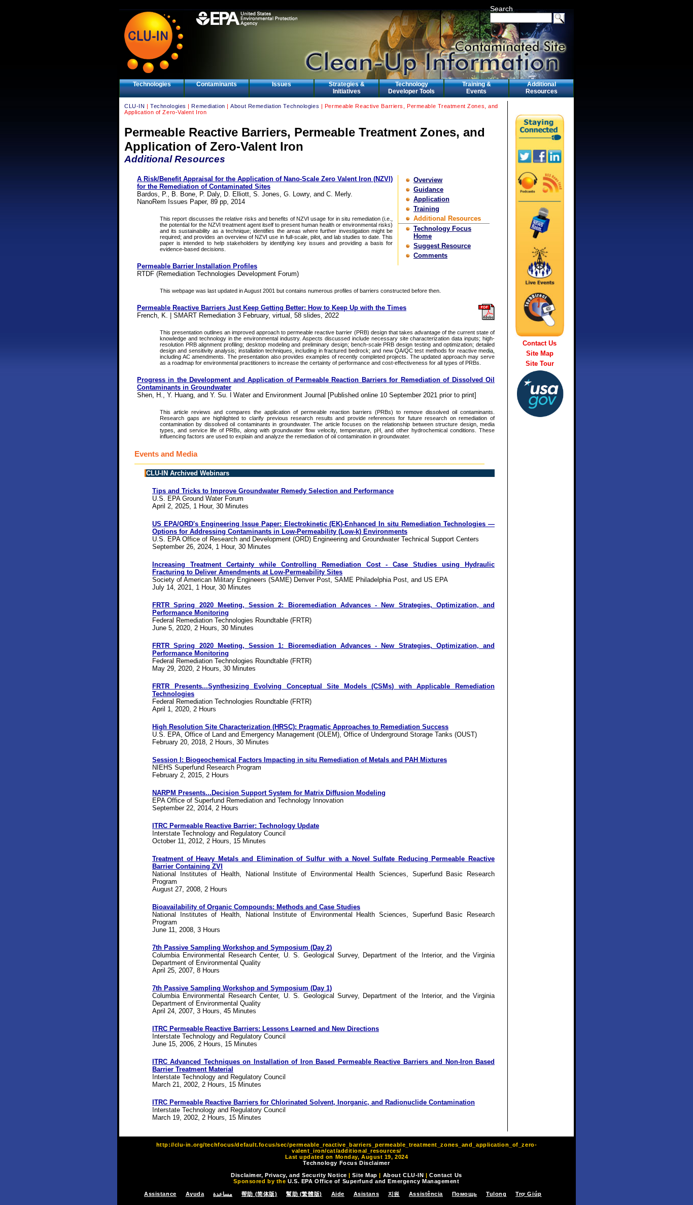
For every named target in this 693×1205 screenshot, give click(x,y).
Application (431, 199)
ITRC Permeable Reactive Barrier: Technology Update (235, 826)
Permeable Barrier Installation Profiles (197, 266)
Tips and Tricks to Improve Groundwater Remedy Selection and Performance (273, 491)
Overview (427, 180)
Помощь (464, 1194)
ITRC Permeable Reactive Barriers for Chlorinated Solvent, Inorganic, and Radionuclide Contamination (313, 1102)
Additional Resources (542, 88)
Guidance (428, 189)
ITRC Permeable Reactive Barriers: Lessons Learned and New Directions (265, 1028)
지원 (394, 1194)
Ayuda (195, 1194)
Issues (281, 84)
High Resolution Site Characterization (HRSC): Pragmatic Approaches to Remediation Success (300, 727)
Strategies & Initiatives (347, 88)
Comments (430, 255)
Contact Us (540, 343)
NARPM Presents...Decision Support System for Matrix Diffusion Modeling (269, 793)
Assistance (160, 1194)
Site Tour (540, 363)
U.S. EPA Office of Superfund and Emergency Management (374, 1181)
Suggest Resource (442, 246)
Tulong (496, 1194)
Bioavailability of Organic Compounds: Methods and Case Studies (256, 907)
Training (426, 209)
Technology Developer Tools (411, 88)
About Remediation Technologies (274, 106)
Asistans (366, 1194)
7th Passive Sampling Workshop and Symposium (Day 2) (242, 947)
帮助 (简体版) (259, 1194)
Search (501, 9)
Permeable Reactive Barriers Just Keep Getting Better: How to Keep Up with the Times (271, 308)
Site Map (539, 353)
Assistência (426, 1194)
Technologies (152, 84)
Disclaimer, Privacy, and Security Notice (288, 1175)
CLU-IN (134, 106)
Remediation (208, 106)
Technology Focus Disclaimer (346, 1163)
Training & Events (476, 88)
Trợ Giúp (528, 1194)
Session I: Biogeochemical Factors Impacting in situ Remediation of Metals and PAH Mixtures (299, 760)
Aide (337, 1194)
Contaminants (216, 84)
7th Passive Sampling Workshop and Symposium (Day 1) (242, 988)
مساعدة (222, 1194)
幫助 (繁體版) (304, 1194)
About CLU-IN (403, 1175)
